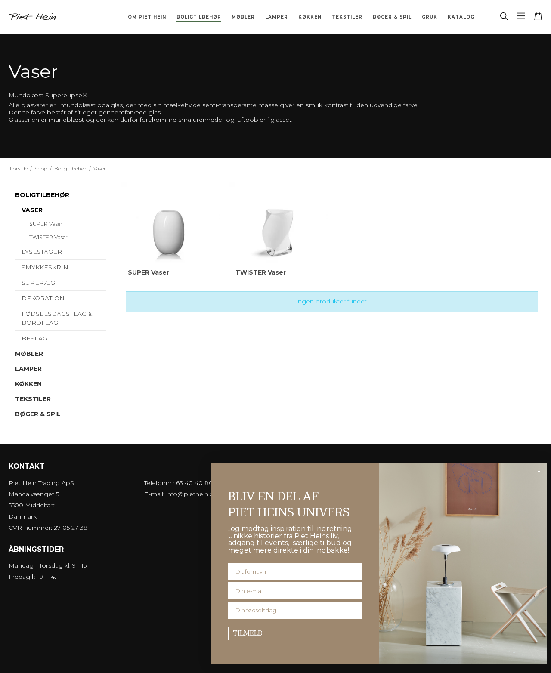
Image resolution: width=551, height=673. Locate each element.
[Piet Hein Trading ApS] (32, 17)
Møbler (243, 17)
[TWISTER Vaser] (278, 231)
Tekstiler (347, 17)
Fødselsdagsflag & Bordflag (57, 318)
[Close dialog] (539, 470)
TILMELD (248, 633)
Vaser (32, 210)
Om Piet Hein (147, 17)
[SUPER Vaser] (170, 231)
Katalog (461, 17)
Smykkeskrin (45, 267)
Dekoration (43, 298)
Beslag (34, 338)
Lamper (276, 17)
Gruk (429, 17)
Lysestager (42, 252)
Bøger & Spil (392, 17)
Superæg (38, 283)
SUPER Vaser (45, 224)
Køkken (310, 17)
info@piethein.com (195, 494)
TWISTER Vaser (48, 237)
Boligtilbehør (198, 17)
